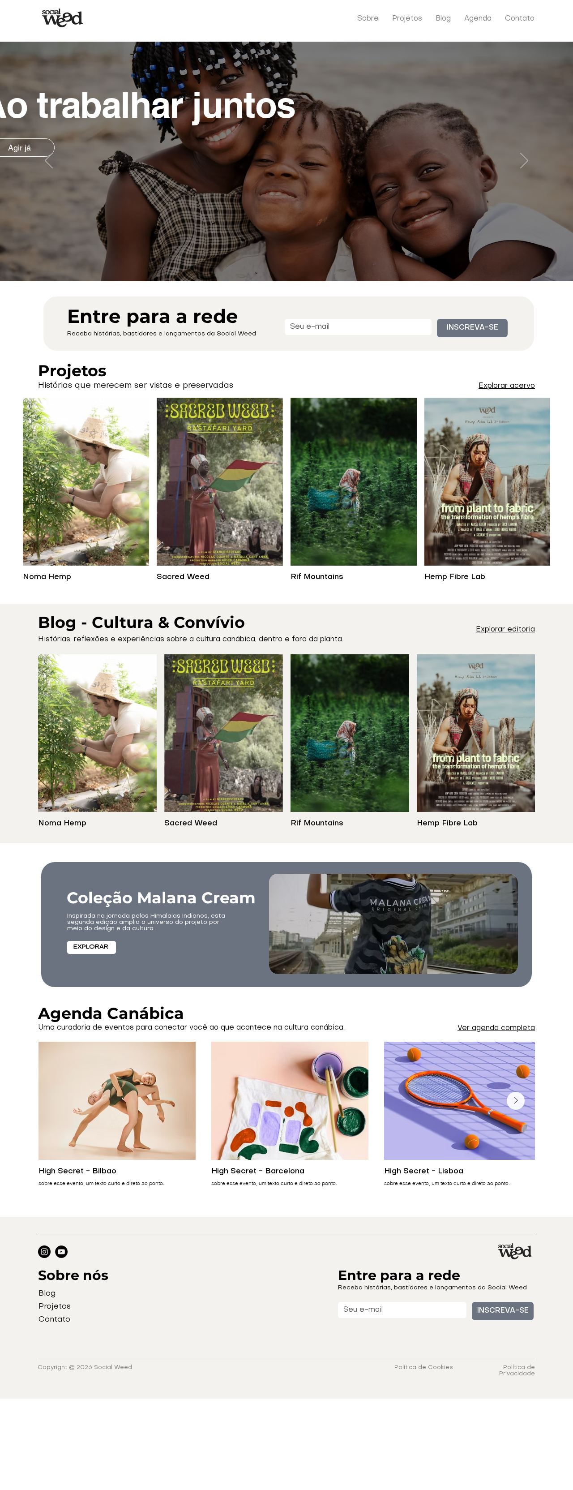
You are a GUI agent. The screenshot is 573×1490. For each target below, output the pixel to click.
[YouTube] (61, 1251)
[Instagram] (44, 1251)
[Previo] (49, 161)
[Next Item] (516, 1101)
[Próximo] (524, 161)
